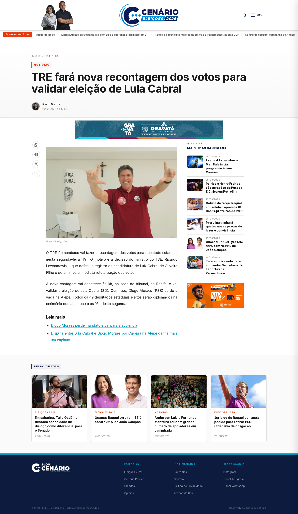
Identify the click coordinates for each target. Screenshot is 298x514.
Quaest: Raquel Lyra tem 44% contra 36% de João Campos (224, 246)
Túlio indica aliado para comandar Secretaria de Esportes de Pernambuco (224, 267)
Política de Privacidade (188, 485)
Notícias (51, 56)
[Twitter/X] (36, 164)
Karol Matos (51, 104)
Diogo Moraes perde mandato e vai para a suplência (94, 325)
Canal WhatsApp (234, 485)
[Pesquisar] (244, 15)
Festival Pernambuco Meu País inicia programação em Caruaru (222, 166)
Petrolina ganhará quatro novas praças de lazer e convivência (224, 226)
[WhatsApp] (36, 145)
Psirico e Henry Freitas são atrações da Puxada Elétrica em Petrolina (224, 187)
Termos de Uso (183, 493)
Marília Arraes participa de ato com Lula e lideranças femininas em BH (93, 34)
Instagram (229, 471)
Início (35, 56)
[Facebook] (36, 154)
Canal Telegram (233, 479)
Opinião (129, 493)
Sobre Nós (180, 471)
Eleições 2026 (133, 471)
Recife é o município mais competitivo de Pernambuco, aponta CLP (185, 34)
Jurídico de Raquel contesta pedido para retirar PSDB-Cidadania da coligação (236, 422)
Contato (179, 479)
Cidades (129, 485)
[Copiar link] (36, 173)
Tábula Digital (259, 508)
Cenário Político (134, 479)
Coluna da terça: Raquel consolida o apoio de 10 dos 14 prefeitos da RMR (224, 207)
